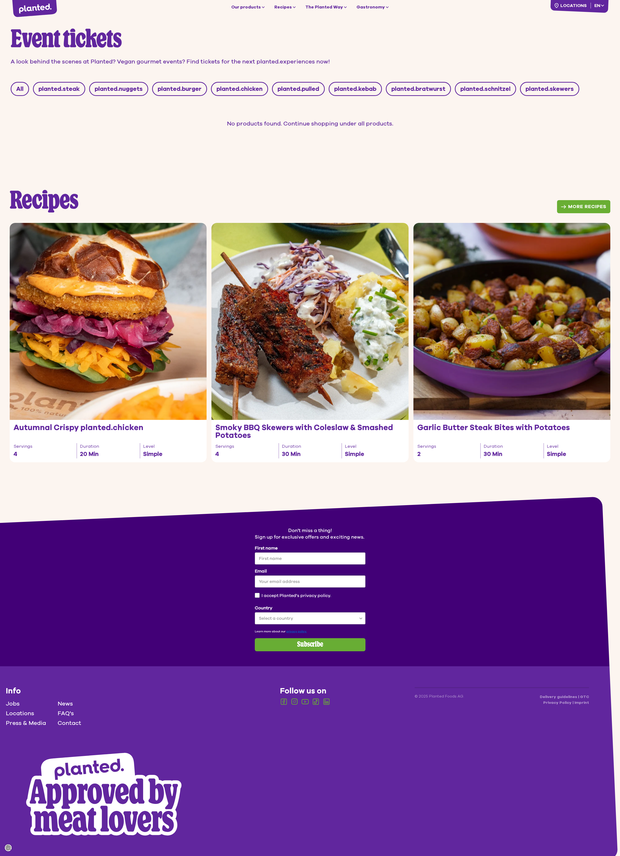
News (65, 703)
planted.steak (59, 89)
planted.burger (180, 89)
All (19, 89)
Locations (573, 5)
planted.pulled (298, 89)
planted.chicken (240, 89)
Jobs (13, 703)
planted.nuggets (119, 89)
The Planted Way (324, 7)
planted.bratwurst (418, 89)
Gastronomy (370, 7)
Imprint (581, 702)
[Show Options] (360, 618)
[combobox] (308, 618)
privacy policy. (296, 631)
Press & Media (26, 723)
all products (375, 123)
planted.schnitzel (485, 89)
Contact (69, 723)
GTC (584, 696)
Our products (246, 7)
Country (263, 608)
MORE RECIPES (587, 206)
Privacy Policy (558, 702)
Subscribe (310, 644)
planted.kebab (355, 89)
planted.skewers (550, 89)
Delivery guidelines (559, 696)
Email (261, 571)
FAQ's (66, 713)
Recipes (283, 7)
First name (266, 548)
